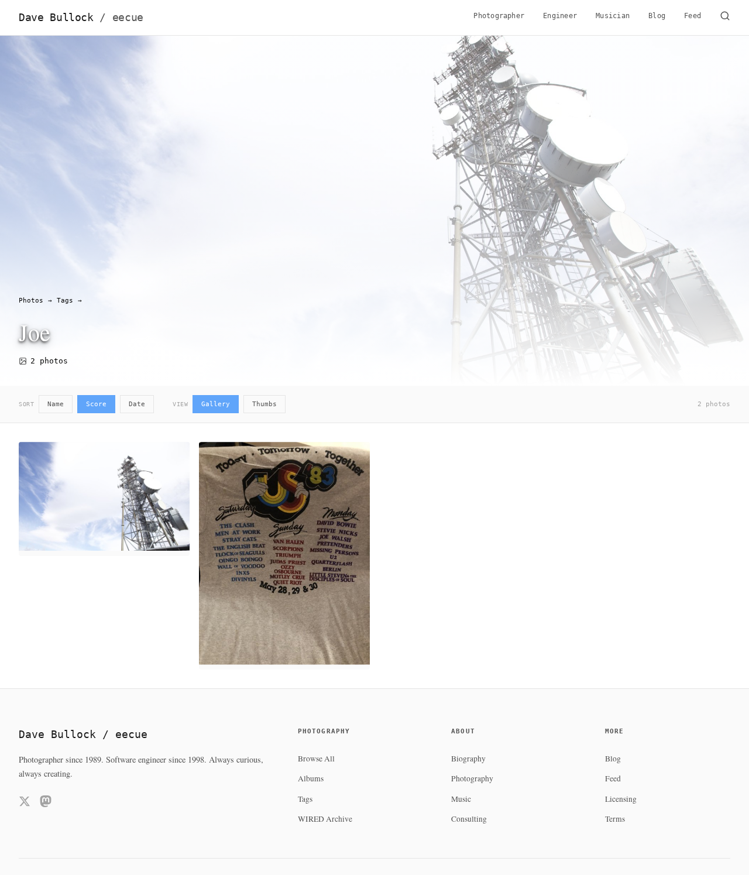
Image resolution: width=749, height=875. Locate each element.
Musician (613, 16)
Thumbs (264, 404)
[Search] (725, 18)
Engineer (560, 16)
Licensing (621, 799)
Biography (468, 758)
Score (96, 404)
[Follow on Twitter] (24, 803)
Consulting (469, 819)
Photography (472, 778)
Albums (311, 778)
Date (137, 404)
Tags (65, 300)
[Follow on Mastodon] (45, 803)
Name (55, 404)
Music (461, 799)
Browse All (316, 758)
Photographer (498, 16)
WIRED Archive (325, 819)
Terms (615, 819)
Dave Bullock (81, 17)
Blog (656, 16)
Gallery (215, 404)
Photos (31, 300)
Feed (692, 16)
